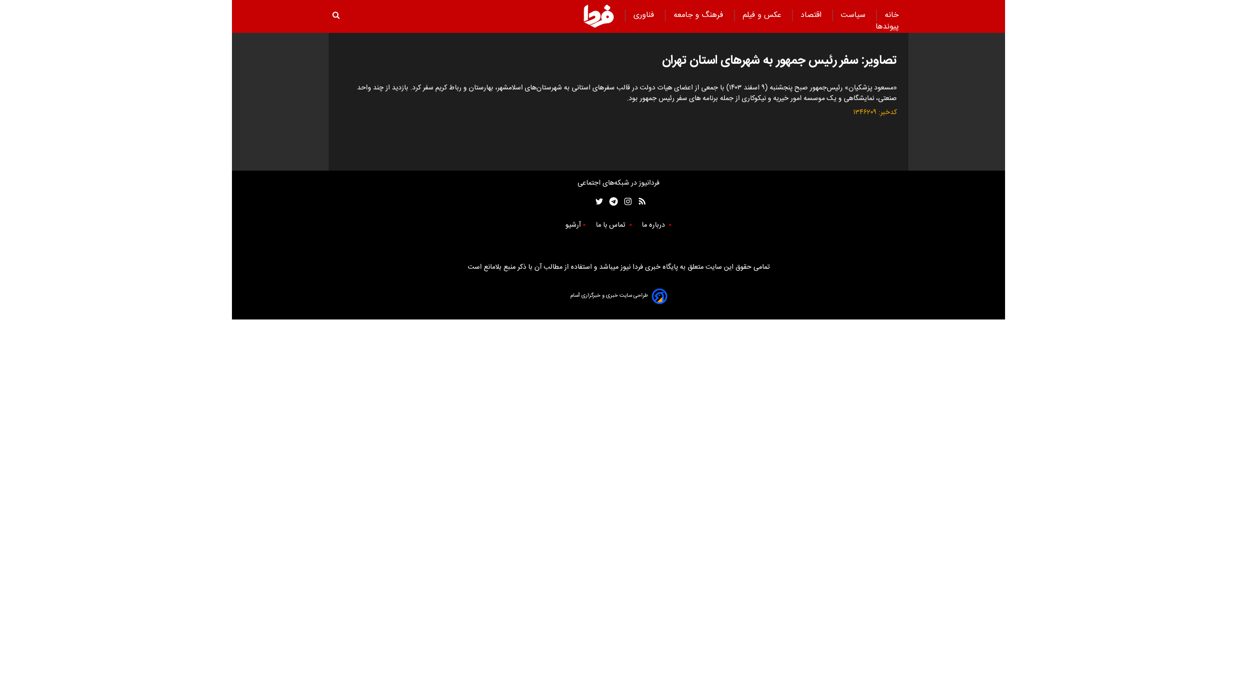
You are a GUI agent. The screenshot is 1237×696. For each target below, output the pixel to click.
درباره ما (654, 225)
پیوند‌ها (887, 26)
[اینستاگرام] (625, 201)
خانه (892, 15)
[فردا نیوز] (598, 16)
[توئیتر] (597, 201)
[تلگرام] (610, 201)
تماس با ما (611, 225)
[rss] (639, 201)
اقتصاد (812, 15)
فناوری (645, 15)
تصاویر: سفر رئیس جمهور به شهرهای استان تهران (779, 60)
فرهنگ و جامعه (700, 15)
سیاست (854, 15)
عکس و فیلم (763, 15)
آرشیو (573, 225)
